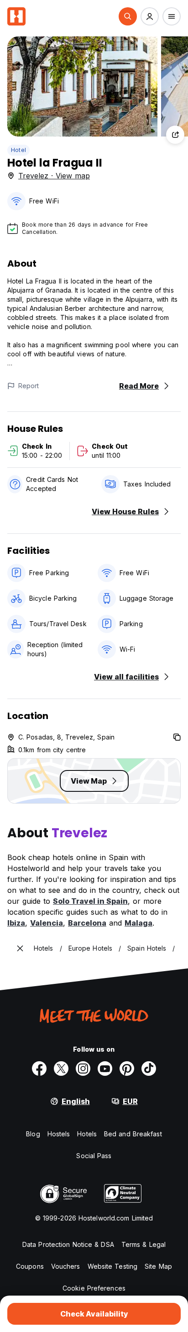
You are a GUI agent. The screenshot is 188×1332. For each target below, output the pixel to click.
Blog (33, 1134)
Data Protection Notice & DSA (68, 1244)
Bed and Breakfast (133, 1134)
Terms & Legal (143, 1244)
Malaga (138, 922)
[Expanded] (20, 948)
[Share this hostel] (175, 135)
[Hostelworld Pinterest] (127, 1068)
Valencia (46, 922)
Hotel (18, 150)
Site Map (158, 1266)
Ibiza (16, 922)
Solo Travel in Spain (90, 901)
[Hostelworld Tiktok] (148, 1068)
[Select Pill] (128, 16)
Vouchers (65, 1266)
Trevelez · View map (54, 175)
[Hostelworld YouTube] (105, 1068)
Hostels (58, 1134)
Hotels (87, 1134)
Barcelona (87, 922)
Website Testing (113, 1266)
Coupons (30, 1266)
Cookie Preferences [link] (94, 1288)
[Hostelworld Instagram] (83, 1068)
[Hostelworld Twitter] (61, 1068)
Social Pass (93, 1156)
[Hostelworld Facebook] (39, 1068)
